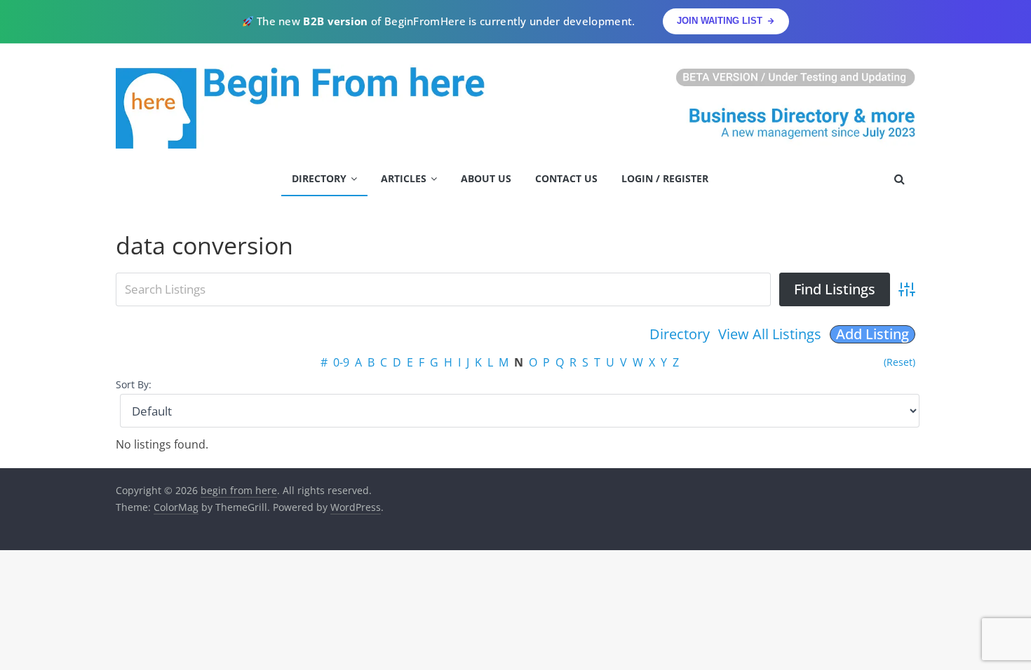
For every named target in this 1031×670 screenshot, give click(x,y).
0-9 (341, 362)
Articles (403, 178)
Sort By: (133, 384)
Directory (319, 178)
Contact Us (566, 178)
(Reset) (899, 362)
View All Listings (769, 333)
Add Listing (872, 334)
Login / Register (664, 178)
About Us (486, 178)
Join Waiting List (719, 20)
